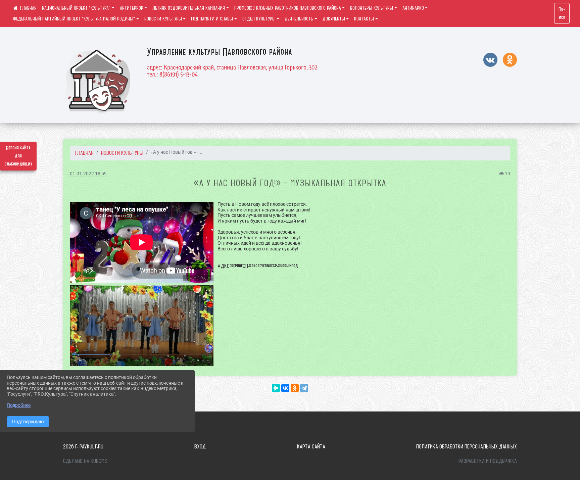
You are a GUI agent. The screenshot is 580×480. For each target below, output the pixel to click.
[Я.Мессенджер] (276, 388)
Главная (84, 152)
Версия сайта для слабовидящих (18, 156)
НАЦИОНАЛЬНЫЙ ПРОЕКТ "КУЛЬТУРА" (76, 8)
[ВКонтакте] (285, 388)
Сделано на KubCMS (85, 461)
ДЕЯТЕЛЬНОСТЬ (299, 19)
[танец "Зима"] (141, 325)
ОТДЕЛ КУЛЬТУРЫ (259, 19)
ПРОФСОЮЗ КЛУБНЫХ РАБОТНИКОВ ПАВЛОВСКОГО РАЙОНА (287, 8)
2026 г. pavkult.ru (83, 446)
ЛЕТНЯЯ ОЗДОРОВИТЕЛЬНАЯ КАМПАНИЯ (188, 8)
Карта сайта (311, 446)
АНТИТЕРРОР (131, 8)
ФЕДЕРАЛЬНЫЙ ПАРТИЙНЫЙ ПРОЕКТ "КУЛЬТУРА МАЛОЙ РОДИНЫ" (74, 19)
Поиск (562, 13)
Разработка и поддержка (487, 461)
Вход (200, 446)
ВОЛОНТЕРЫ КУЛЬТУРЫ (371, 8)
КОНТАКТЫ (364, 19)
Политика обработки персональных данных (466, 446)
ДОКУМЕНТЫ (334, 19)
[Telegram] (304, 388)
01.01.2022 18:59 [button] (88, 174)
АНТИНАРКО (413, 8)
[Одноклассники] (295, 388)
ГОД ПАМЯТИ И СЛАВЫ (212, 19)
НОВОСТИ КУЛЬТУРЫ (163, 19)
